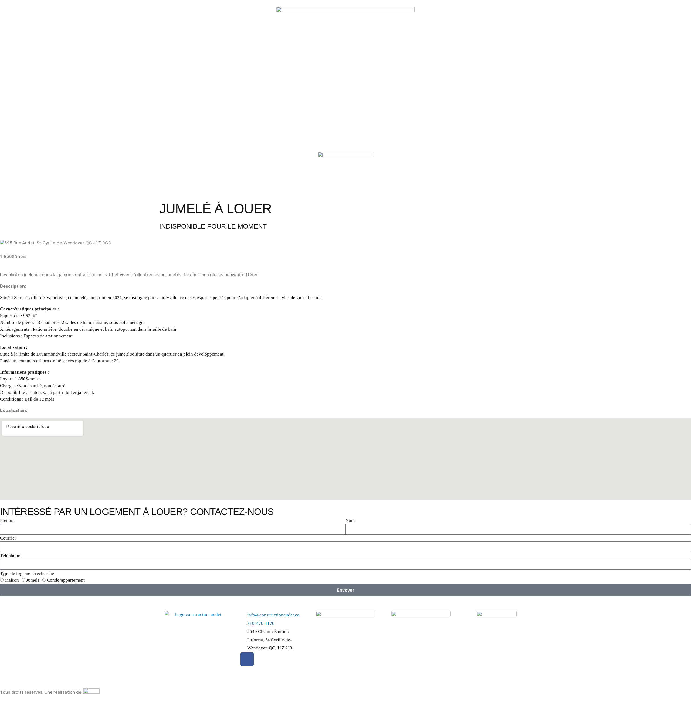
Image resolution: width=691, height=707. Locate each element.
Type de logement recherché (27, 573)
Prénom (7, 520)
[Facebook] (247, 659)
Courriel (8, 538)
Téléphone (10, 555)
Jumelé (33, 580)
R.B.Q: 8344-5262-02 (337, 642)
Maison (12, 580)
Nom (350, 520)
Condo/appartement (66, 580)
